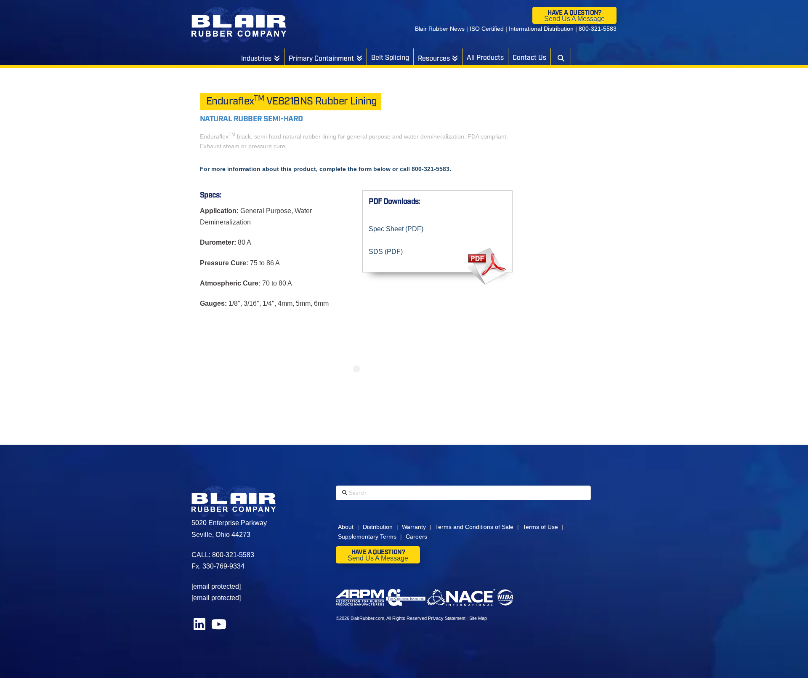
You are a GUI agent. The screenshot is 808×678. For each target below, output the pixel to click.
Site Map (478, 618)
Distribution (378, 526)
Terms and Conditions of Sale (474, 526)
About (346, 526)
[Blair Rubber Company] (238, 25)
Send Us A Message (574, 18)
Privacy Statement (446, 618)
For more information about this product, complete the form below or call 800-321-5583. (325, 168)
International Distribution (541, 28)
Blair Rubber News (440, 28)
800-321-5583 (598, 28)
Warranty (414, 526)
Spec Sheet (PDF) (396, 228)
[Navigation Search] (560, 56)
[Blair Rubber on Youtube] (219, 627)
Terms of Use (540, 526)
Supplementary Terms (367, 536)
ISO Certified (487, 28)
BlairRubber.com (367, 618)
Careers (416, 536)
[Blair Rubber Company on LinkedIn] (200, 627)
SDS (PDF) (386, 251)
